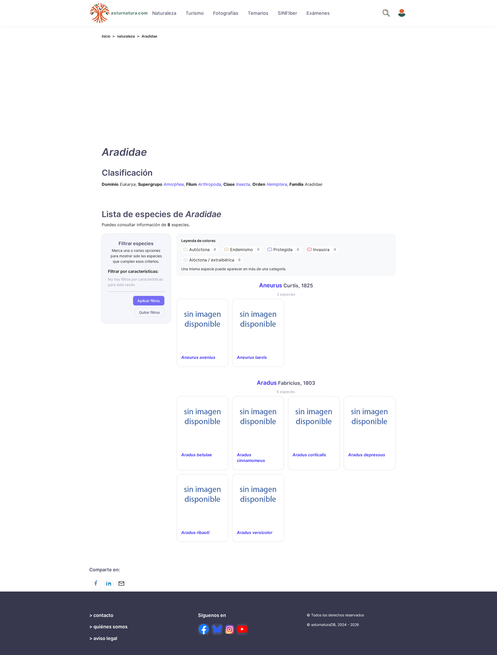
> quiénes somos (108, 626)
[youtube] (242, 629)
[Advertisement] (248, 91)
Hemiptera (277, 184)
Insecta (243, 184)
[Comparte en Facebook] (96, 584)
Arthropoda (209, 184)
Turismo (195, 13)
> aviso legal (103, 638)
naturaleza (126, 36)
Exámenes (318, 13)
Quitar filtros (149, 312)
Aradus (267, 382)
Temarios (258, 13)
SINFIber (287, 13)
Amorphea (174, 184)
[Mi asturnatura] (401, 13)
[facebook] (203, 629)
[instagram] (229, 629)
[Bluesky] (217, 629)
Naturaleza (164, 13)
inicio (106, 36)
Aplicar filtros (148, 300)
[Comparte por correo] (121, 584)
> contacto (101, 615)
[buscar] (386, 13)
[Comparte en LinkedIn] (108, 584)
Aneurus (270, 285)
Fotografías (225, 13)
